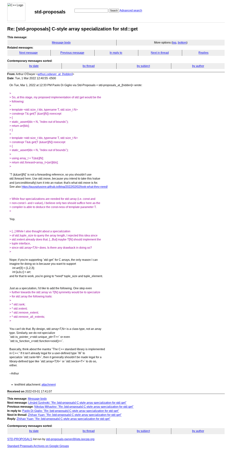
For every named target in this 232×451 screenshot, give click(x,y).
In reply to (116, 52)
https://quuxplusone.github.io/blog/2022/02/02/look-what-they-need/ (65, 186)
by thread (89, 65)
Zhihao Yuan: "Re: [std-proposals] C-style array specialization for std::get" (75, 414)
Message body (61, 42)
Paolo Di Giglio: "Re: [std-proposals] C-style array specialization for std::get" (70, 410)
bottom (182, 42)
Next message (28, 52)
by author (198, 65)
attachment (49, 384)
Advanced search (131, 10)
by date (34, 65)
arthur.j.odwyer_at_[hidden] (55, 74)
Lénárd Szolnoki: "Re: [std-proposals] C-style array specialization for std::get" (77, 402)
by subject (143, 65)
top (174, 42)
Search (114, 10)
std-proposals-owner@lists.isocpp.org (70, 439)
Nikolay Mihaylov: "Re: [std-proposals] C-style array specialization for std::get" (84, 406)
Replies (203, 52)
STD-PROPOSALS (19, 439)
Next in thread (160, 52)
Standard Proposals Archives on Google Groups (38, 446)
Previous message (72, 52)
